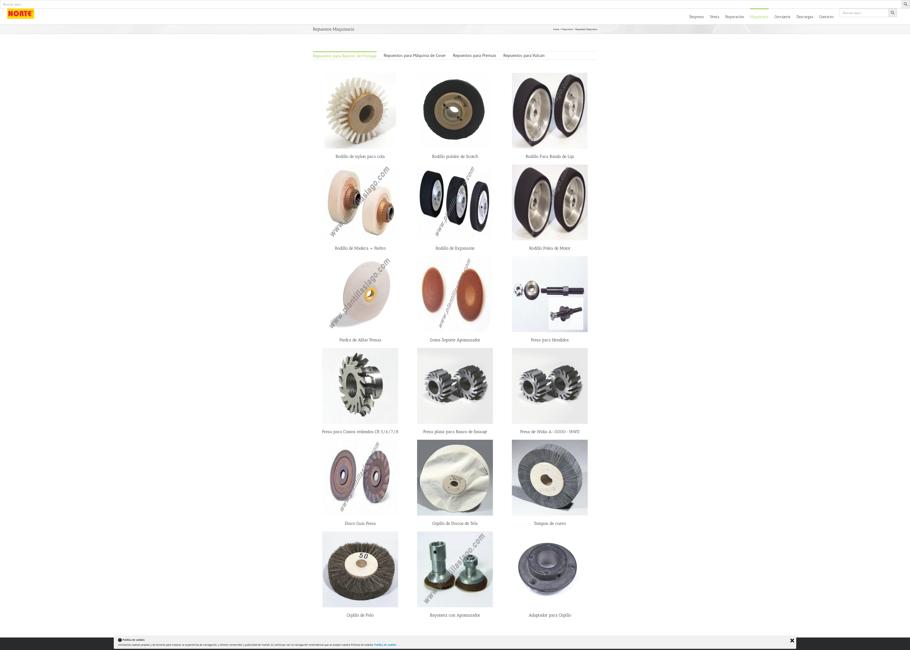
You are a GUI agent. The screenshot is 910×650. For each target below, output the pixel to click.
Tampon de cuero (550, 523)
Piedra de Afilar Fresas (360, 340)
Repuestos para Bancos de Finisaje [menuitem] (345, 56)
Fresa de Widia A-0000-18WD (549, 431)
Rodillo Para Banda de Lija (550, 156)
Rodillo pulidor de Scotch (455, 156)
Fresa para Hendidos (550, 340)
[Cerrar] (792, 640)
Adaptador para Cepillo (550, 615)
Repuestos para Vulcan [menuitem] (524, 55)
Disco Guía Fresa (360, 523)
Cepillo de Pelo (360, 615)
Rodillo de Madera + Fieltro (360, 248)
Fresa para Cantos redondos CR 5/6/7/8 (360, 431)
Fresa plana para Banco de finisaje (455, 431)
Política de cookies (385, 644)
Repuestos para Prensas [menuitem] (474, 55)
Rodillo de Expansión (455, 248)
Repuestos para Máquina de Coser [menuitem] (415, 55)
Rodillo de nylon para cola (360, 156)
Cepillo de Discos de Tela (455, 523)
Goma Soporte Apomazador (455, 340)
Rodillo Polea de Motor (550, 248)
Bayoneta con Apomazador (455, 615)
